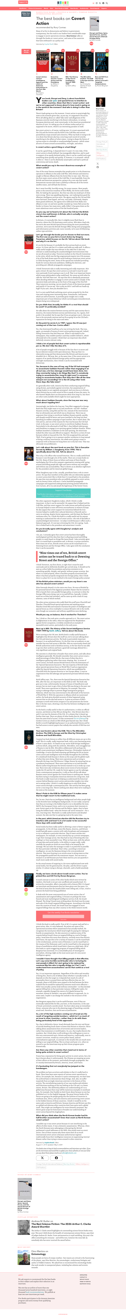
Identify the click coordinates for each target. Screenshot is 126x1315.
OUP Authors (41, 1167)
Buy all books (26, 51)
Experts (104, 8)
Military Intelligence (82, 1164)
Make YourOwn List (26, 14)
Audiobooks (84, 8)
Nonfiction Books (45, 12)
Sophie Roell (49, 44)
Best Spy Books (69, 1164)
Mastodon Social (85, 1284)
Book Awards (94, 8)
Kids (51, 8)
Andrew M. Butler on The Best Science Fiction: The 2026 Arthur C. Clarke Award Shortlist (63, 1232)
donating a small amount (75, 496)
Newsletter (83, 1275)
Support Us (23, 2)
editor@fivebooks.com (69, 1153)
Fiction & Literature (35, 8)
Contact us (83, 1277)
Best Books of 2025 (61, 8)
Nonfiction (22, 8)
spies (55, 101)
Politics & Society (67, 12)
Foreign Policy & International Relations (49, 1164)
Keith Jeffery (55, 631)
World (46, 8)
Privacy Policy (84, 1279)
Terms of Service (85, 1281)
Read (91, 43)
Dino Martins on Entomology (63, 1261)
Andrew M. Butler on (61, 1224)
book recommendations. (35, 1292)
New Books (74, 8)
